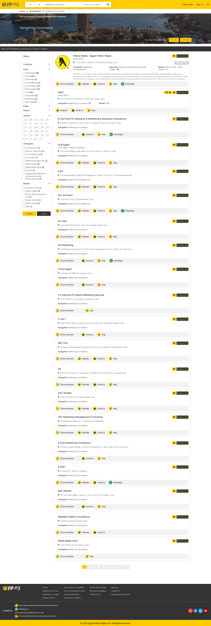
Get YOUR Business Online (74, 591)
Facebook (123, 67)
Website (85, 84)
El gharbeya (32, 86)
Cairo (30, 76)
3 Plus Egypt (65, 269)
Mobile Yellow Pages (98, 587)
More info (183, 56)
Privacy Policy (95, 594)
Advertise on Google (51, 594)
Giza (29, 92)
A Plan (61, 467)
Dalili (28, 206)
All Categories (35, 11)
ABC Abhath (64, 491)
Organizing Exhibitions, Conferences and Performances (35, 176)
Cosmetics (31, 157)
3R (59, 369)
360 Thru (63, 343)
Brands (26, 184)
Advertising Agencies (36, 161)
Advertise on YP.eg (50, 591)
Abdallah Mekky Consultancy (74, 516)
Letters (26, 116)
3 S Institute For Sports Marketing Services (81, 295)
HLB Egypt (63, 144)
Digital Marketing (34, 167)
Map (115, 84)
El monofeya (32, 89)
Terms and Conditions (72, 598)
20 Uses (62, 221)
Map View (173, 40)
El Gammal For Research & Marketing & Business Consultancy (92, 118)
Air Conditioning (33, 154)
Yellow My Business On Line (35, 195)
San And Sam (65, 195)
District (26, 111)
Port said (31, 102)
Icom (60, 171)
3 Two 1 (62, 319)
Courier (30, 170)
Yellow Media (32, 203)
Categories (28, 144)
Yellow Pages (32, 191)
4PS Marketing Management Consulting (80, 417)
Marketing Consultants (77, 103)
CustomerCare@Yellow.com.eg (31, 612)
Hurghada (31, 95)
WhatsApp (129, 84)
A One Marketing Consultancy (74, 443)
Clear (45, 214)
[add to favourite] (174, 56)
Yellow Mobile (33, 200)
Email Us (101, 84)
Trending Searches (71, 594)
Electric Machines (34, 151)
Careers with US (49, 598)
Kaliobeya (31, 99)
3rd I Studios (65, 393)
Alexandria (32, 73)
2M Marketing (65, 245)
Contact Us (115, 591)
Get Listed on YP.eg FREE (74, 587)
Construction (32, 148)
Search (30, 214)
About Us (114, 587)
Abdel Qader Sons (68, 540)
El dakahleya (32, 82)
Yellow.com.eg (33, 188)
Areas (25, 106)
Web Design (32, 164)
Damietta (31, 79)
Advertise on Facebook (120, 594)
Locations (27, 64)
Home (22, 11)
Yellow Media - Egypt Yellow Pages (92, 56)
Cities (25, 69)
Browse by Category (98, 591)
